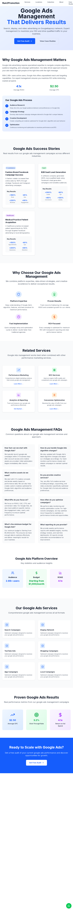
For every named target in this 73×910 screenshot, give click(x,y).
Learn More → (18, 384)
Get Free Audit (23, 41)
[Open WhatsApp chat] (68, 905)
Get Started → (18, 409)
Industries (50, 2)
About (61, 2)
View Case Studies (48, 41)
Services (27, 2)
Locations (39, 2)
